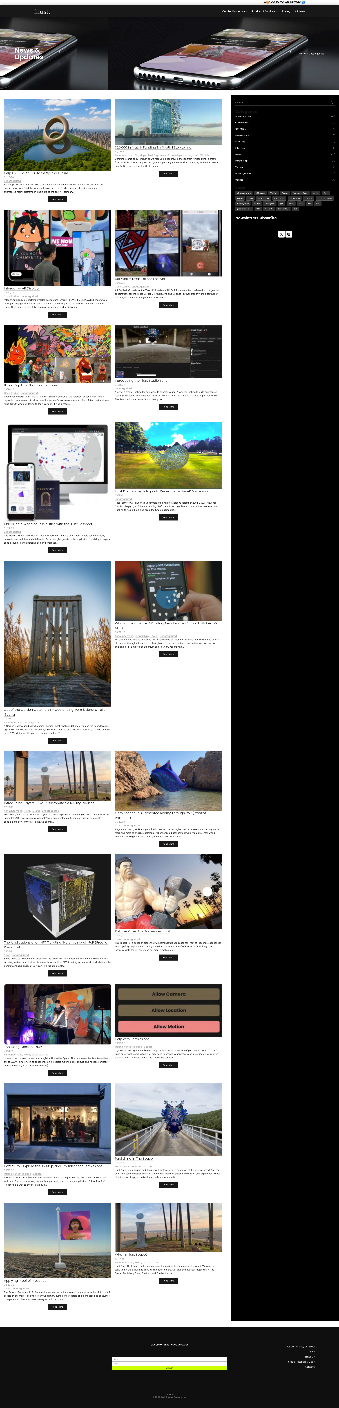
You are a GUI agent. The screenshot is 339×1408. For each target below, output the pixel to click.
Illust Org (153, 155)
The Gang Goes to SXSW (23, 1047)
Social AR (269, 209)
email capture (263, 198)
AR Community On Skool (301, 1346)
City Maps (140, 155)
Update (205, 155)
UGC (295, 209)
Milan (301, 203)
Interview (240, 148)
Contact (310, 1366)
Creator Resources (233, 11)
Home (302, 53)
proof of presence (244, 209)
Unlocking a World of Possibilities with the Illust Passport (48, 524)
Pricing (286, 11)
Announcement (124, 155)
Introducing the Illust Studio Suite (141, 380)
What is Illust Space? (131, 1254)
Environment (279, 198)
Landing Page (243, 203)
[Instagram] (289, 234)
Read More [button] (57, 199)
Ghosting (308, 198)
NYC (318, 203)
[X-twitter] (281, 234)
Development (242, 135)
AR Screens (260, 193)
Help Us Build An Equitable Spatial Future (36, 173)
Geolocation (295, 198)
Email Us (310, 1356)
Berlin (326, 193)
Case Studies (11, 296)
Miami (291, 203)
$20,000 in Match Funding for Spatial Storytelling (153, 147)
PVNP (258, 209)
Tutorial (154, 636)
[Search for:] (285, 102)
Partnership (174, 155)
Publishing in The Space (134, 1158)
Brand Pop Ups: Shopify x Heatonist (31, 385)
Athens (285, 193)
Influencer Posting (325, 198)
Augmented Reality (300, 193)
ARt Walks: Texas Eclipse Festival (140, 279)
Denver (240, 198)
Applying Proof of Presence (25, 1280)
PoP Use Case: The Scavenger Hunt (142, 931)
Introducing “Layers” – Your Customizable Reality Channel (49, 803)
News (163, 155)
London (257, 203)
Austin (315, 193)
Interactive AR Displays (22, 288)
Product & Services (263, 11)
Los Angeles (270, 203)
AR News (300, 11)
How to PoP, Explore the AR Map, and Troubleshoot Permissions (53, 1166)
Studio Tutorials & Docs (301, 1361)
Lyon (281, 203)
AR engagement (244, 193)
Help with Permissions (132, 1039)
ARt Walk (273, 193)
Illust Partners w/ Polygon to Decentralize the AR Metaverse (161, 491)
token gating (283, 209)
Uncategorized (12, 181)
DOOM (250, 198)
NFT (309, 203)
